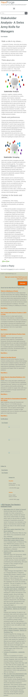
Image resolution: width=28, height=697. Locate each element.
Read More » (4, 308)
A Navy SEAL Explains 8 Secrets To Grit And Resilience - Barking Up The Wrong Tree (15, 608)
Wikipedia (13, 165)
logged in (11, 269)
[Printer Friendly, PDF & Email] (5, 261)
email (18, 487)
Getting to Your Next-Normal (8, 357)
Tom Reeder (4, 422)
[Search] (26, 13)
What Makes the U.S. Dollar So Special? (15, 509)
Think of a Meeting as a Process (9, 291)
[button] (14, 8)
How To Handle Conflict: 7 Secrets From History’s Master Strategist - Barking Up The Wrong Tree (15, 630)
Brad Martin (4, 470)
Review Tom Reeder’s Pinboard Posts (11, 505)
